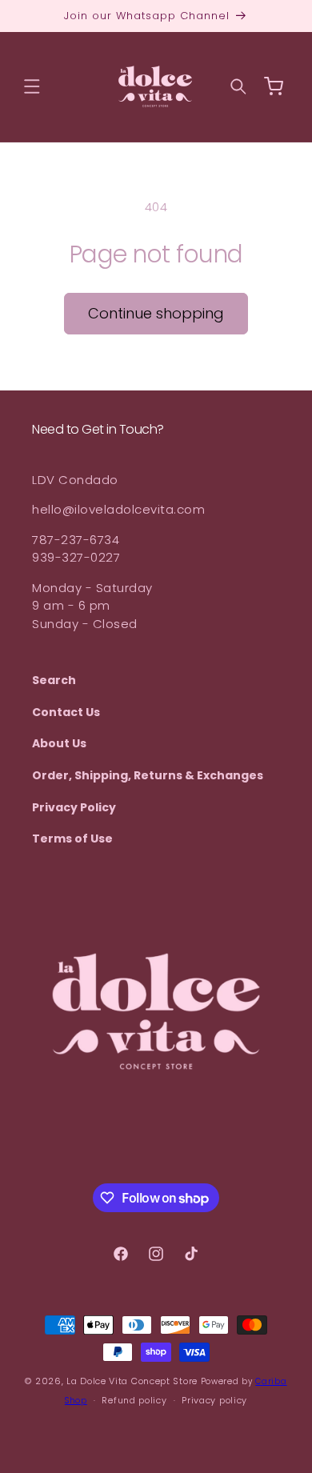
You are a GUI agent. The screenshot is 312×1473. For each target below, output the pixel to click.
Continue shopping (156, 313)
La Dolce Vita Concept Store (132, 1381)
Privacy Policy (74, 807)
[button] (32, 86)
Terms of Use (72, 839)
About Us (59, 743)
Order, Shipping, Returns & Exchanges (147, 775)
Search (54, 680)
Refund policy (134, 1400)
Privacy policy (214, 1400)
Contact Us (66, 712)
